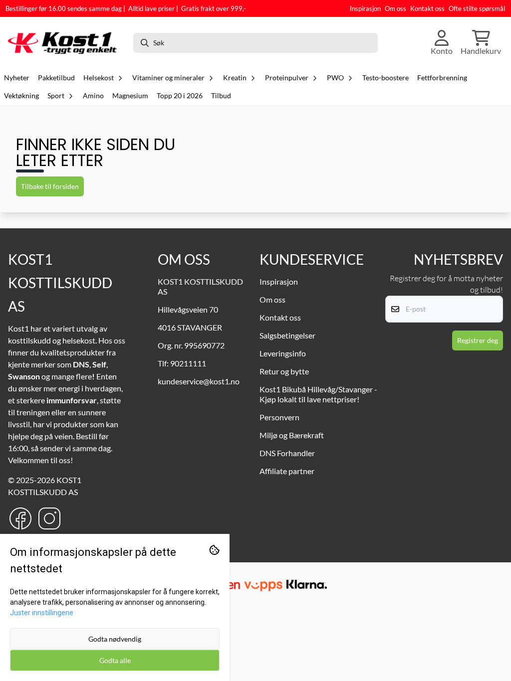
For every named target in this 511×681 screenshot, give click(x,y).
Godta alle (115, 660)
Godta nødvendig (114, 639)
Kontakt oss (427, 8)
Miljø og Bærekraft (291, 435)
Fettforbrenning (442, 78)
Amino (93, 96)
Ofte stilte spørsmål (477, 8)
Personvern (279, 417)
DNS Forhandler (287, 453)
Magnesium (130, 96)
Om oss (395, 8)
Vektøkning (21, 96)
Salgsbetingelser (287, 335)
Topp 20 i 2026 (180, 96)
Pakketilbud (56, 78)
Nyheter (16, 78)
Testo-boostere (385, 78)
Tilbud (221, 96)
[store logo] (65, 43)
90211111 (188, 363)
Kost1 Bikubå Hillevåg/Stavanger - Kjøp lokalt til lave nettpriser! (318, 394)
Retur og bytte (284, 371)
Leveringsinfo (282, 353)
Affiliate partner (286, 471)
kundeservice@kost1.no (199, 381)
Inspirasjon (365, 8)
